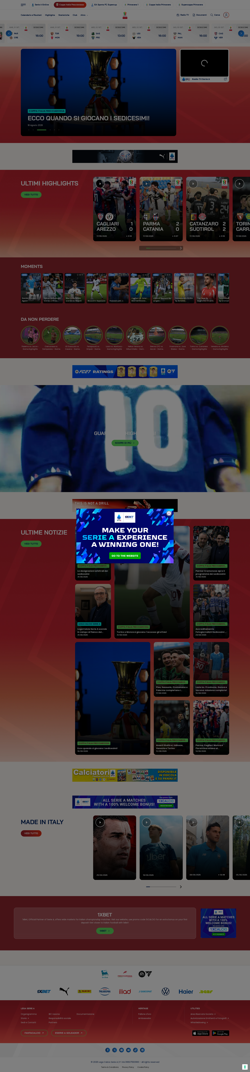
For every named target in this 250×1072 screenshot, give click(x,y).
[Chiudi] (169, 513)
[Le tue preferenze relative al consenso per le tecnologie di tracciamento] (245, 1067)
